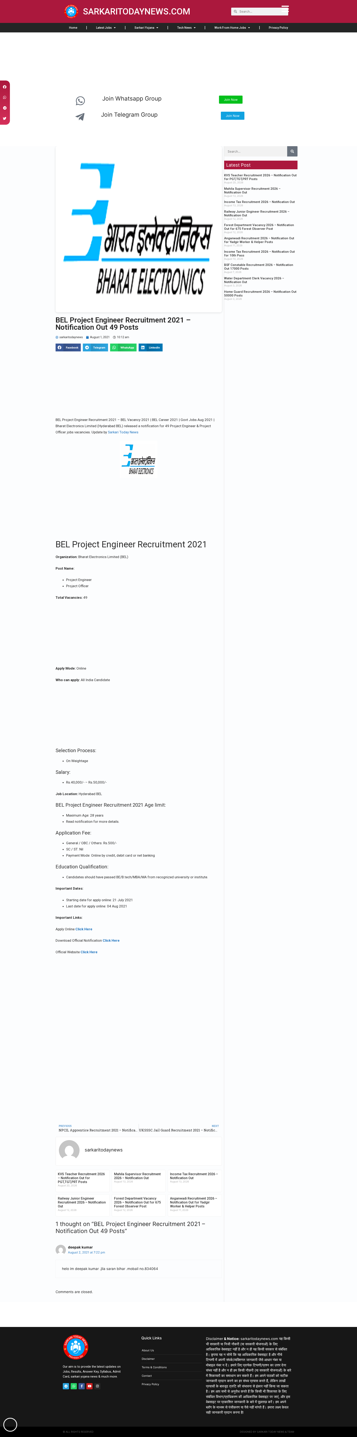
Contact (147, 1375)
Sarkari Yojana (144, 27)
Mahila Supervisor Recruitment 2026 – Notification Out (137, 1176)
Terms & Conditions (154, 1367)
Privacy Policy (278, 27)
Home (73, 27)
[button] (68, 347)
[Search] (292, 151)
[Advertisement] (124, 63)
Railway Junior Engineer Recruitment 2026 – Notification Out (82, 1202)
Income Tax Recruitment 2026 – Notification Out (259, 202)
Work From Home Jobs (230, 27)
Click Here (83, 929)
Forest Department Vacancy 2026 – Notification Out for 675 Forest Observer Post (137, 1202)
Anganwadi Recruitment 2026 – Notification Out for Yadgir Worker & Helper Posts (193, 1202)
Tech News (184, 27)
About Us (148, 1350)
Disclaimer (148, 1358)
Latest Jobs (104, 27)
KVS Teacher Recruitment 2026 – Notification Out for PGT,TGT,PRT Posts (81, 1178)
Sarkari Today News (123, 432)
